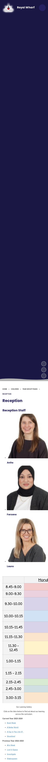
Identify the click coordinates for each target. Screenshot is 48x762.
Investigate (11, 754)
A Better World (12, 727)
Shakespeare (12, 759)
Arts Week (11, 745)
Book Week (11, 723)
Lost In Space (12, 750)
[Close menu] (42, 7)
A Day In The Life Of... (15, 732)
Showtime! (11, 736)
